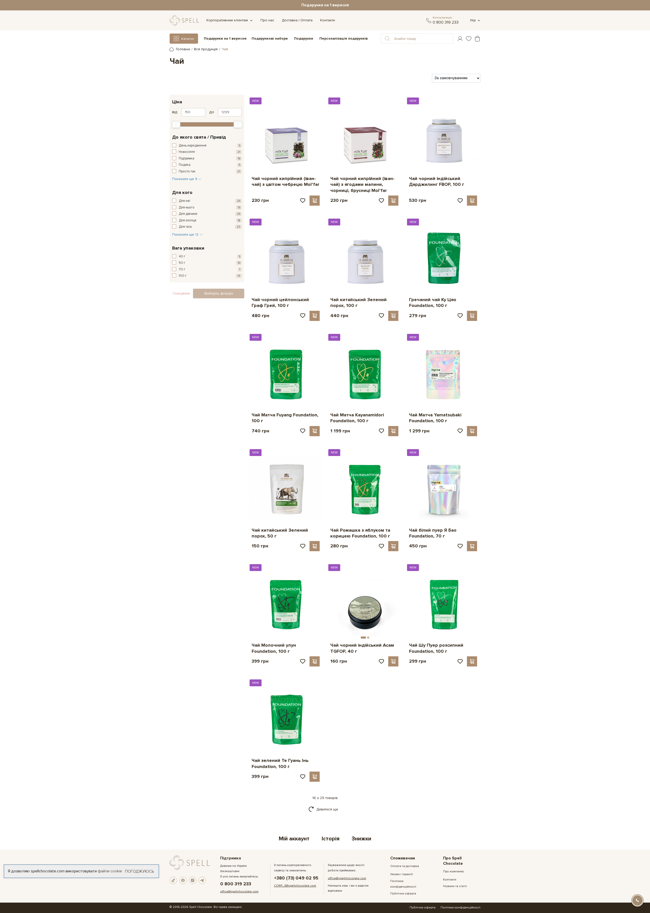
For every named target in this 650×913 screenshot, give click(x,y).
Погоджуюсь (139, 871)
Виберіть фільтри (218, 293)
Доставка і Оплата (297, 20)
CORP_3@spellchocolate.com (295, 886)
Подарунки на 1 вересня (325, 5)
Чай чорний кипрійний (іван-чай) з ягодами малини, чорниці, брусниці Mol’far (362, 184)
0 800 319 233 (446, 22)
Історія (330, 838)
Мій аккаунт (294, 838)
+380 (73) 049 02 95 (296, 878)
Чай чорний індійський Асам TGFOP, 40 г (362, 648)
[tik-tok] (173, 880)
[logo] (184, 20)
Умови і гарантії (401, 874)
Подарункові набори (270, 38)
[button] (387, 38)
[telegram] (428, 20)
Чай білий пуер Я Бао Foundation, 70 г (433, 533)
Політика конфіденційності (460, 907)
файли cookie (110, 871)
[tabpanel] (364, 599)
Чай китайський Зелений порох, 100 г (358, 302)
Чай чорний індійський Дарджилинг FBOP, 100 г (436, 181)
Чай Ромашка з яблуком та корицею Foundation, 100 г (360, 533)
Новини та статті (455, 886)
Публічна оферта (403, 893)
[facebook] (183, 880)
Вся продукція (206, 49)
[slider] (176, 124)
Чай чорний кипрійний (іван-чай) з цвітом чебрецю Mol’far (285, 181)
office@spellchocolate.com (239, 891)
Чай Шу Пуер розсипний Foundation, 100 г (436, 648)
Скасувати (181, 293)
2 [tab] (368, 638)
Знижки (361, 838)
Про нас (267, 20)
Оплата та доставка (404, 866)
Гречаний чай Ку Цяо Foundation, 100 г (432, 302)
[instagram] (193, 880)
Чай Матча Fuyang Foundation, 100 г (285, 417)
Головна (182, 49)
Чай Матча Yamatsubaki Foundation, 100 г (435, 417)
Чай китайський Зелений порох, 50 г (280, 533)
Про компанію (453, 871)
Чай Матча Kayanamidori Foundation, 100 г (357, 417)
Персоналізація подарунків (343, 39)
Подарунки (303, 38)
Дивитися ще (327, 809)
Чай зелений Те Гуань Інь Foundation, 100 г (280, 763)
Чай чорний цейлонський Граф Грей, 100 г (280, 302)
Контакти (327, 20)
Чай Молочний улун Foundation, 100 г (274, 648)
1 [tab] (363, 638)
